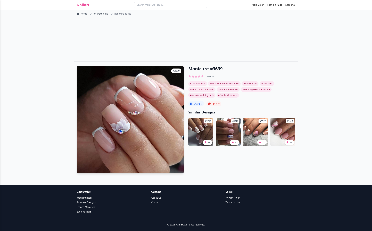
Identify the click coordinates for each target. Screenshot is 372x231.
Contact (155, 202)
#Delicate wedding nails (202, 95)
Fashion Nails (274, 4)
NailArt (83, 4)
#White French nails (228, 89)
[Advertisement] (186, 39)
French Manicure (86, 207)
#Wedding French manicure (256, 89)
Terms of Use (233, 202)
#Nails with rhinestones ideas (224, 83)
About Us (156, 197)
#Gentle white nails (227, 95)
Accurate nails (100, 13)
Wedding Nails (85, 197)
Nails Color (258, 4)
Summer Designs (86, 202)
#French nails (250, 83)
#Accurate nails (197, 83)
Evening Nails (84, 211)
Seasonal (290, 4)
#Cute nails (266, 83)
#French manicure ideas (202, 89)
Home (84, 13)
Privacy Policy (233, 197)
